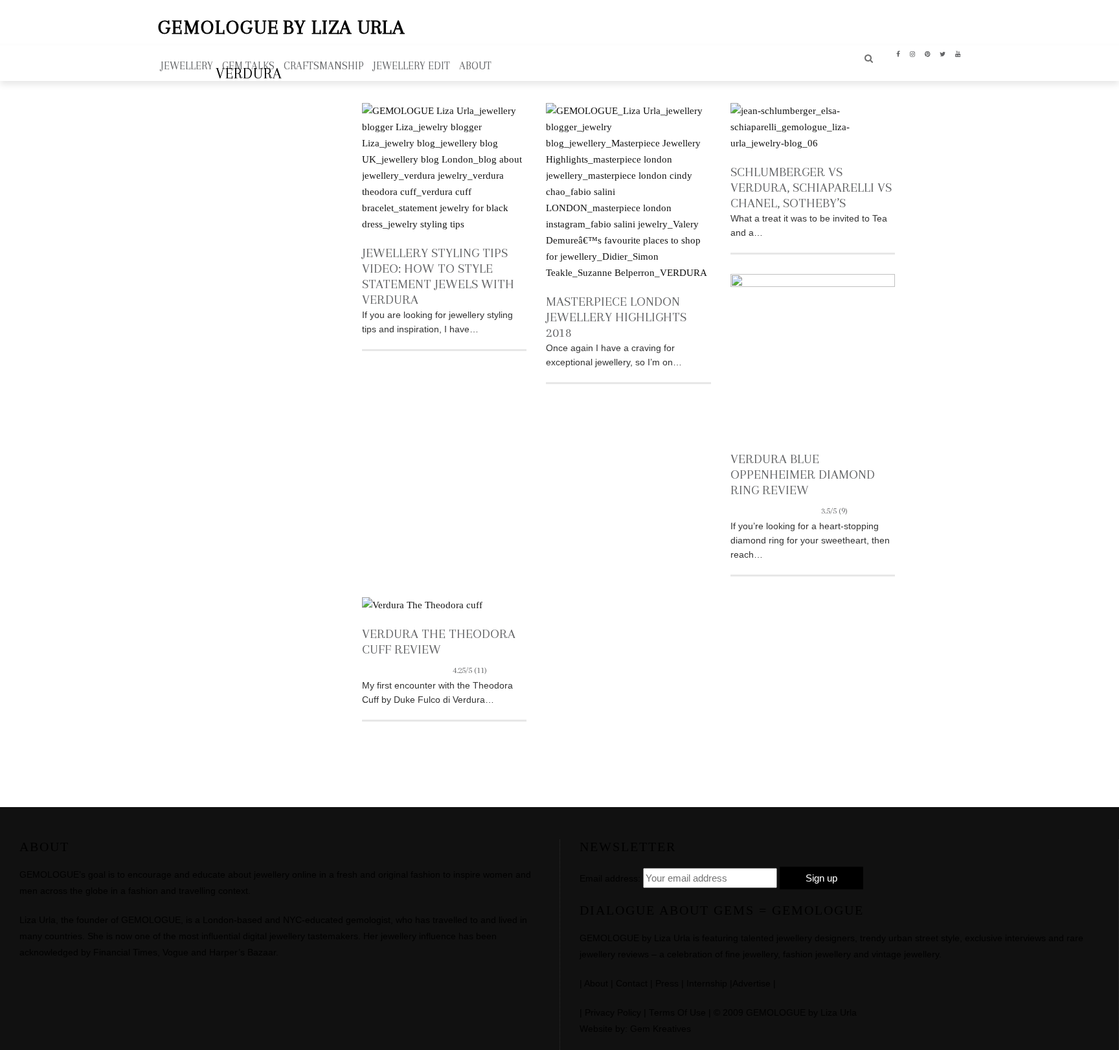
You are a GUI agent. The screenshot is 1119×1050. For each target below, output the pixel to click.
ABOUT (475, 66)
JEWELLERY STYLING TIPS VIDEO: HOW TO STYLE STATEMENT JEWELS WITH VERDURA (438, 276)
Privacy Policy (613, 1013)
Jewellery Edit (411, 66)
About (596, 983)
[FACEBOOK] (898, 53)
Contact (632, 983)
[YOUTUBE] (958, 53)
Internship (706, 983)
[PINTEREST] (928, 53)
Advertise (751, 983)
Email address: (610, 878)
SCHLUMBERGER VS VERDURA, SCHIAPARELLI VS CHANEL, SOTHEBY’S (811, 188)
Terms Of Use (677, 1013)
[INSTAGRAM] (913, 53)
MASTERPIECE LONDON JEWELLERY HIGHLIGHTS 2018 (616, 317)
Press (667, 983)
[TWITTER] (943, 53)
